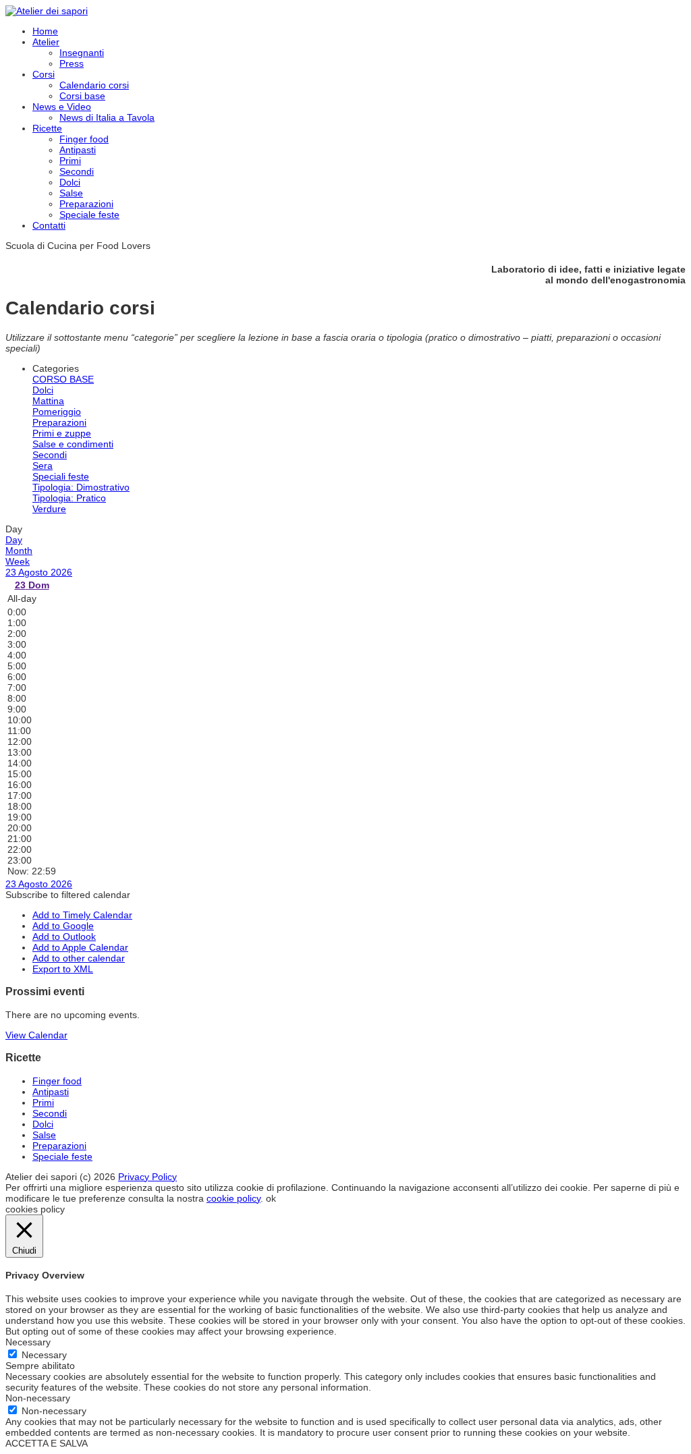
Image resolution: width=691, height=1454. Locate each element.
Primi (70, 160)
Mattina (48, 400)
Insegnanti (81, 52)
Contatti (48, 225)
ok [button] (271, 1198)
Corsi (43, 74)
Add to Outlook (64, 936)
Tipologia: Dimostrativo (81, 487)
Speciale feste (89, 214)
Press (71, 63)
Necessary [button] (28, 1342)
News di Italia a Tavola (107, 117)
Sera (42, 465)
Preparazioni (86, 203)
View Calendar (36, 1035)
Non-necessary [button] (37, 1398)
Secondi (76, 171)
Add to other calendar (78, 958)
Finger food (84, 139)
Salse (71, 193)
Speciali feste (60, 476)
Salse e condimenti (72, 444)
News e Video (61, 106)
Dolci (69, 182)
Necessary (44, 1354)
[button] (67, 894)
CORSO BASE (63, 379)
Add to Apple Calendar (80, 947)
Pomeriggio (56, 411)
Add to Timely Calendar (82, 915)
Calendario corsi (94, 85)
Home (45, 31)
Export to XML (62, 968)
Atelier (45, 41)
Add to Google (63, 925)
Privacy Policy (147, 1176)
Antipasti (77, 149)
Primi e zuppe (61, 433)
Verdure (49, 508)
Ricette (47, 128)
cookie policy (233, 1198)
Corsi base (82, 95)
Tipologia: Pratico (69, 498)
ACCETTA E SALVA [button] (46, 1443)
